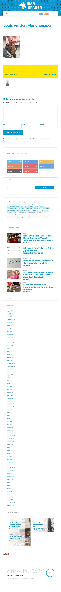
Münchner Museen (22, 212)
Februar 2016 (10, 462)
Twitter (10, 161)
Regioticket (49, 214)
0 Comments (26, 242)
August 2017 (10, 409)
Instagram (42, 166)
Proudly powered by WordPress (13, 578)
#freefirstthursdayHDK (11, 202)
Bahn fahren (31, 202)
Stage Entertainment (25, 217)
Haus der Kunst (21, 208)
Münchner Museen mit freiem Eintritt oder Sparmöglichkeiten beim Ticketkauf (38, 526)
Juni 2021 (9, 314)
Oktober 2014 (10, 505)
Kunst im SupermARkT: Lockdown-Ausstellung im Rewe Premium (38, 287)
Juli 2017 (9, 412)
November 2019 (11, 337)
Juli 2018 (9, 377)
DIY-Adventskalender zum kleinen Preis (15, 537)
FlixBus (22, 206)
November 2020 (11, 322)
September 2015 (11, 476)
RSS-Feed (10, 166)
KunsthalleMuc (46, 208)
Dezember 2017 (11, 398)
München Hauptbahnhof (12, 212)
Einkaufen (26, 270)
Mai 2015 (9, 488)
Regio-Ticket (36, 214)
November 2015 (11, 470)
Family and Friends (11, 206)
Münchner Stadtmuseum (33, 212)
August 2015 (10, 479)
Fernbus (17, 206)
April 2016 (9, 456)
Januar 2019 (10, 360)
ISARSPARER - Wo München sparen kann (26, 571)
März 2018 (9, 389)
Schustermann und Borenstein (13, 217)
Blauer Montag (45, 202)
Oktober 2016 (10, 439)
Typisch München (33, 217)
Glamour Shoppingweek (12, 208)
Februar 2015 (10, 497)
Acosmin (32, 578)
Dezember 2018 (11, 363)
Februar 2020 (10, 334)
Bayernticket (37, 202)
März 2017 (9, 424)
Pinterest (26, 171)
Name (5, 124)
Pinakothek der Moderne (12, 214)
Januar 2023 (10, 305)
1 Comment (26, 279)
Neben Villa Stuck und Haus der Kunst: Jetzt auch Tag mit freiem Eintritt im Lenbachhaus (38, 238)
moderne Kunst (27, 210)
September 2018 (11, 372)
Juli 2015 (9, 482)
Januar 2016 (10, 465)
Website (42, 124)
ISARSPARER (36, 208)
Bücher (11, 520)
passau (40, 212)
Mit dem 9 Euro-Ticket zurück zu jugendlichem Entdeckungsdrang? (38, 250)
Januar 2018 (10, 395)
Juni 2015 (9, 485)
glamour (42, 206)
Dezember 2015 (11, 468)
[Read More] (9, 528)
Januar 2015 (10, 500)
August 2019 (10, 345)
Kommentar (6, 106)
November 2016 (11, 436)
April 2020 (9, 328)
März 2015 (9, 494)
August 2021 (10, 311)
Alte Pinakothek (20, 202)
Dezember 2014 (11, 502)
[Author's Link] (7, 85)
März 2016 (9, 459)
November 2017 (11, 401)
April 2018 (9, 386)
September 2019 (11, 343)
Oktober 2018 (10, 369)
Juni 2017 (9, 415)
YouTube (26, 166)
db (19, 204)
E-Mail (23, 124)
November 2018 (11, 366)
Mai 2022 (9, 308)
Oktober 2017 (10, 404)
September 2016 (11, 441)
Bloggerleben (27, 258)
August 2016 (10, 444)
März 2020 (9, 331)
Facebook (26, 161)
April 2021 (9, 316)
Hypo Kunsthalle (29, 208)
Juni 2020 (9, 325)
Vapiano (40, 217)
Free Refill (26, 206)
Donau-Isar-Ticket (41, 204)
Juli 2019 (9, 348)
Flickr (10, 171)
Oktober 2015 (10, 473)
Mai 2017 (9, 418)
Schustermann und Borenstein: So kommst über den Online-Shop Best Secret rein (38, 274)
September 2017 (11, 407)
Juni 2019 (9, 351)
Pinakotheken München (23, 214)
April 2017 (9, 421)
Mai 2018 (9, 383)
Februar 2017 (10, 427)
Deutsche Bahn (25, 204)
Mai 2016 (9, 453)
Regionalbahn (42, 214)
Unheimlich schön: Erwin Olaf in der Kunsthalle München (38, 262)
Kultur (25, 233)
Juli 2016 (9, 447)
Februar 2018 (10, 392)
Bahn (26, 202)
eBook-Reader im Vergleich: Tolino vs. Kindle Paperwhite (15, 524)
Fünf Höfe (36, 206)
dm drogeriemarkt (33, 204)
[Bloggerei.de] (16, 553)
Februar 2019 (10, 357)
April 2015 (9, 491)
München (46, 210)
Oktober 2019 (10, 340)
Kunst (40, 208)
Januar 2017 (10, 430)
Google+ (42, 161)
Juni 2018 (9, 380)
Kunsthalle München (11, 210)
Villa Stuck (46, 217)
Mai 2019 (9, 354)
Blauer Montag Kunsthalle (12, 204)
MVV (42, 210)
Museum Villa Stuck (35, 210)
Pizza (31, 214)
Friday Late (31, 206)
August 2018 (10, 375)
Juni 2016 (9, 450)
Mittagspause (20, 210)
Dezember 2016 (11, 433)
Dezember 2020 (11, 319)
